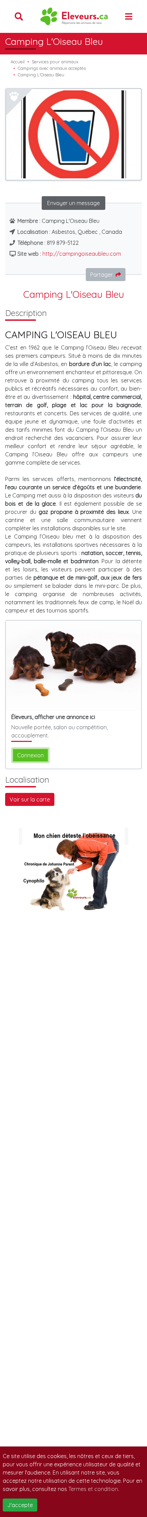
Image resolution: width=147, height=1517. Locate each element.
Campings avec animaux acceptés (52, 68)
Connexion (30, 755)
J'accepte (20, 1505)
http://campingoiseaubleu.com (81, 253)
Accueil (18, 61)
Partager (101, 274)
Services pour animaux (55, 61)
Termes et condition (93, 1489)
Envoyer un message (73, 203)
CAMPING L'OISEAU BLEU (61, 335)
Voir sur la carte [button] (30, 799)
